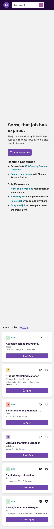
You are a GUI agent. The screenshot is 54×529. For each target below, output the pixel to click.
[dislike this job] (40, 338)
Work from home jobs (22, 189)
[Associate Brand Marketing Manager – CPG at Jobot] (27, 347)
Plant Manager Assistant (20, 475)
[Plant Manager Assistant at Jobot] (27, 478)
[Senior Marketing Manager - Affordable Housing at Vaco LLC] (27, 414)
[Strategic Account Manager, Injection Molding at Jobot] (27, 510)
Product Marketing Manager (22, 376)
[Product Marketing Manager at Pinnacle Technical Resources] (27, 380)
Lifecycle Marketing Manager (23, 443)
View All (24, 328)
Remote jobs (17, 201)
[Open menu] (48, 5)
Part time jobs (18, 196)
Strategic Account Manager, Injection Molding (22, 507)
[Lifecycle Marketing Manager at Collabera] (27, 446)
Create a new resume (22, 174)
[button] (20, 152)
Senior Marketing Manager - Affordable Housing (22, 410)
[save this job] (46, 338)
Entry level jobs (19, 205)
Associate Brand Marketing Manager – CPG (22, 343)
